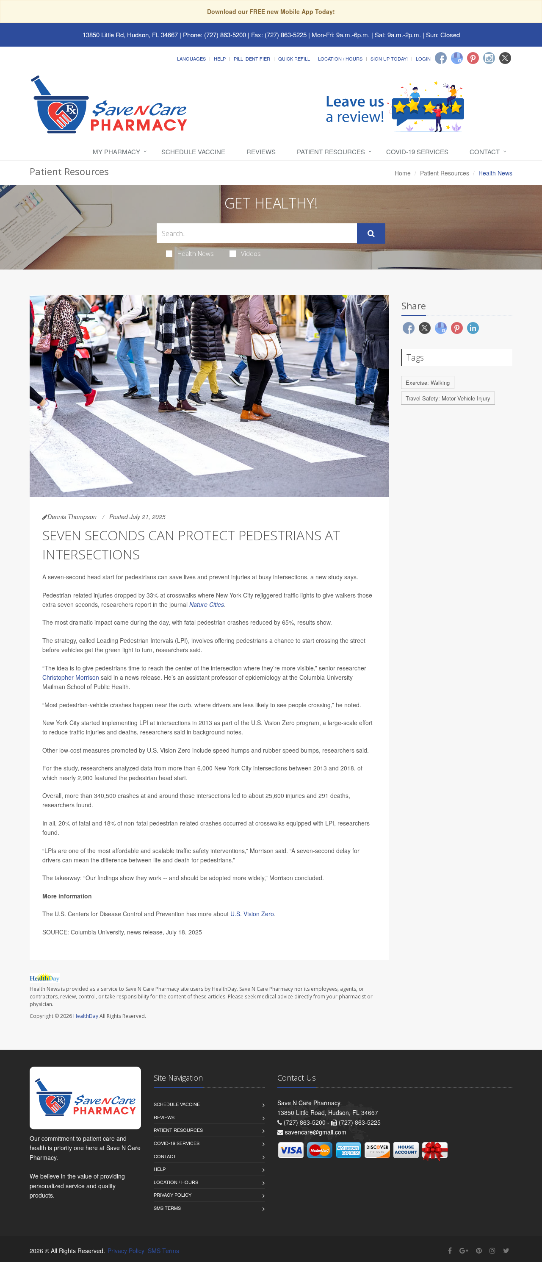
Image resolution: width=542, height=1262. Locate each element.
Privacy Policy (172, 1194)
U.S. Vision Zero (252, 913)
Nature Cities (206, 604)
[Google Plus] (463, 1250)
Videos (251, 253)
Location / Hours (340, 58)
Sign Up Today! (389, 58)
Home (403, 173)
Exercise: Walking (428, 382)
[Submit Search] (371, 233)
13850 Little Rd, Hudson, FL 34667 (130, 34)
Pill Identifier (252, 58)
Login (423, 58)
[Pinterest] (473, 58)
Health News (195, 253)
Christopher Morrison (70, 677)
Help (220, 58)
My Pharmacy (116, 151)
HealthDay (85, 1016)
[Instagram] (489, 58)
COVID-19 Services (417, 151)
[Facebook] (441, 58)
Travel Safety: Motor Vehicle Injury (448, 398)
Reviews (261, 151)
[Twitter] (505, 58)
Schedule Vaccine (193, 151)
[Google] (457, 58)
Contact (485, 151)
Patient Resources (331, 151)
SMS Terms (167, 1207)
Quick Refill (294, 58)
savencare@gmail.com (315, 1132)
